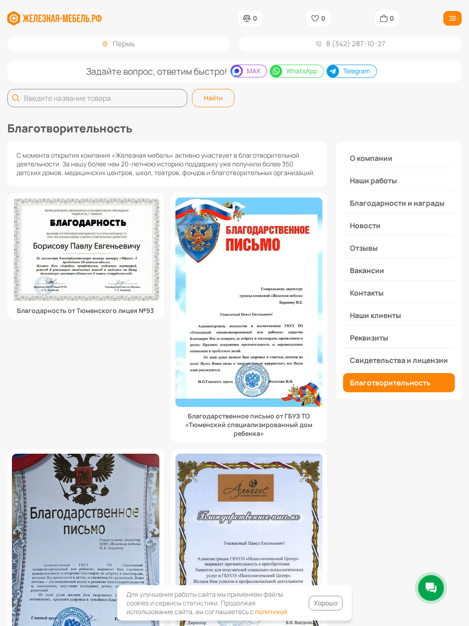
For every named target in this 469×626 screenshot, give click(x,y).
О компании (371, 158)
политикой (271, 611)
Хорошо (326, 603)
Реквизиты (369, 338)
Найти (213, 97)
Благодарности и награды (397, 203)
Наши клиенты (375, 315)
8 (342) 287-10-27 (355, 43)
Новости (365, 225)
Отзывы (364, 248)
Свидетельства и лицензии (399, 360)
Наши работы (373, 181)
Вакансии (367, 270)
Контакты (367, 293)
